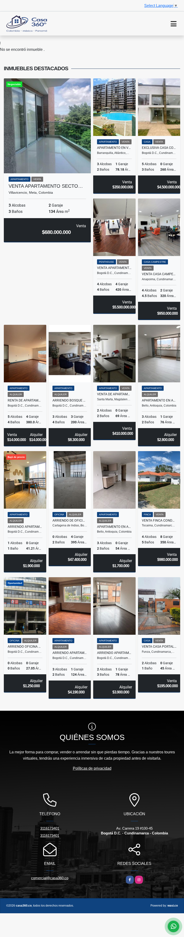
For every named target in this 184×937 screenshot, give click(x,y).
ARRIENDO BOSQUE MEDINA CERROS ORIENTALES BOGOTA (69, 400)
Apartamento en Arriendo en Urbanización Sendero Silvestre (114, 527)
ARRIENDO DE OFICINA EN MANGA (69, 520)
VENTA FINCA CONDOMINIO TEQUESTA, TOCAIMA (159, 520)
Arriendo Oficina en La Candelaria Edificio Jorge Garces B (25, 646)
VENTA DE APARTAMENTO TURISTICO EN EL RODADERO (114, 394)
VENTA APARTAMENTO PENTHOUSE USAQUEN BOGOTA (114, 268)
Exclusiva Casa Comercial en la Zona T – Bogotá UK (159, 148)
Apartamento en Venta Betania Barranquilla (114, 148)
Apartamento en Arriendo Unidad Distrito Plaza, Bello (159, 400)
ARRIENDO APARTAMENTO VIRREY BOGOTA (69, 653)
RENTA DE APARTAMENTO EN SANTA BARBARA (25, 400)
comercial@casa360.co (49, 878)
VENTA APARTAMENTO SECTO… (46, 186)
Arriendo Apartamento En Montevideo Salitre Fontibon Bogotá (25, 527)
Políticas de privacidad (92, 768)
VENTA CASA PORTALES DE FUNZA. (159, 646)
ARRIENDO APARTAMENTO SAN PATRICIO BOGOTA (114, 653)
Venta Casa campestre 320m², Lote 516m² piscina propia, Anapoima (159, 274)
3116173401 (49, 828)
